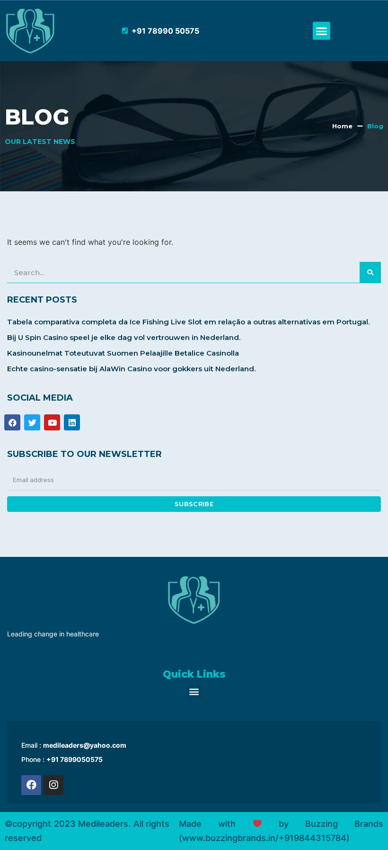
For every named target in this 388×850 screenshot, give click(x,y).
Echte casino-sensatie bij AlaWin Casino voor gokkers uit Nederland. (131, 368)
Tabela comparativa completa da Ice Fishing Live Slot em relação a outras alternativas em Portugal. (188, 321)
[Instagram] (53, 785)
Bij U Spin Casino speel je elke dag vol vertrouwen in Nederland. (123, 337)
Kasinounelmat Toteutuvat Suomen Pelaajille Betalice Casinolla (123, 353)
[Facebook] (31, 785)
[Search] (370, 272)
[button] (322, 31)
